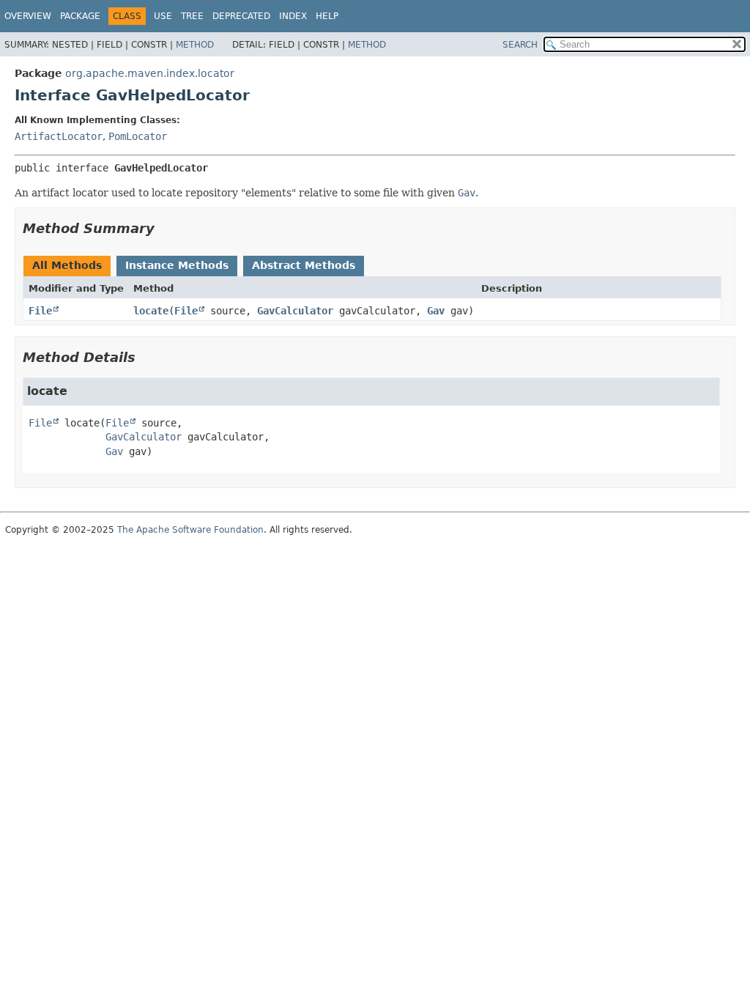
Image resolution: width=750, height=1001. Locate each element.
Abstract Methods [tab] (303, 265)
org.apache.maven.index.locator (149, 73)
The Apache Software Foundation (190, 530)
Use (163, 16)
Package (80, 16)
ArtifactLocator (59, 136)
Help (327, 16)
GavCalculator (295, 311)
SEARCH (520, 45)
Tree (192, 16)
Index (293, 16)
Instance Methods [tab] (177, 265)
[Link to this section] (165, 228)
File (40, 311)
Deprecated (241, 16)
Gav (436, 311)
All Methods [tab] (67, 265)
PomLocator (137, 136)
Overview (27, 16)
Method (195, 45)
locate (150, 311)
